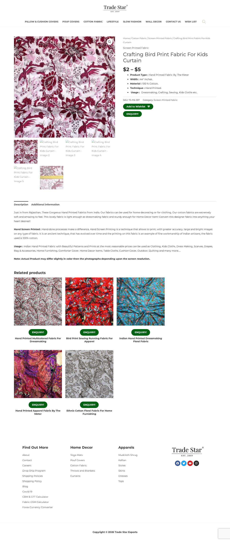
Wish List (191, 21)
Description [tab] (21, 204)
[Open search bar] (204, 21)
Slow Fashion (132, 21)
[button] (110, 42)
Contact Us (173, 21)
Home (126, 38)
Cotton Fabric (93, 21)
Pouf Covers (70, 21)
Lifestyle (113, 21)
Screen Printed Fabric (160, 38)
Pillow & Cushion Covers (41, 21)
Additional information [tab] (45, 204)
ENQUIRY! (132, 113)
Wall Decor (154, 21)
